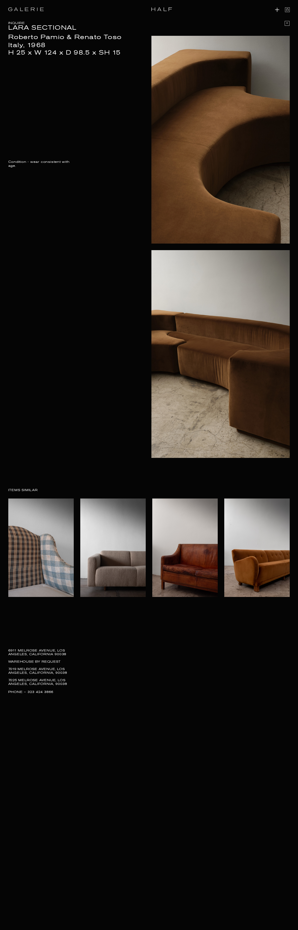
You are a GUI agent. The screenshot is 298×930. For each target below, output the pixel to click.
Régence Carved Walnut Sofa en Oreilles (40, 605)
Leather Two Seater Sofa (176, 602)
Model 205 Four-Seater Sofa (108, 602)
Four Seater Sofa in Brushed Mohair (252, 605)
